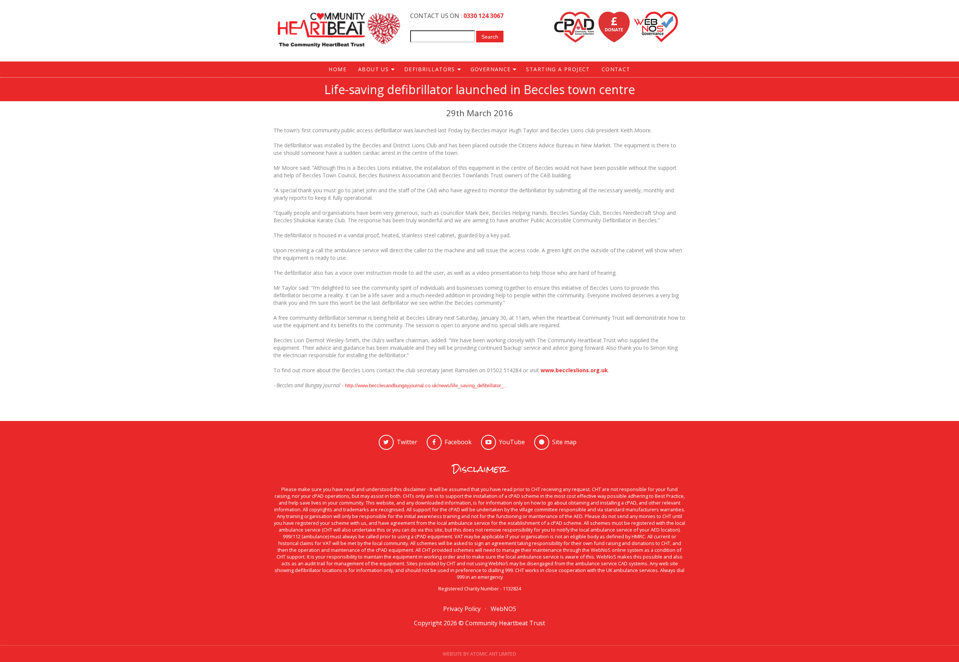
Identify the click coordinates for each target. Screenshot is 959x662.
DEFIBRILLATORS (427, 69)
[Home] (339, 30)
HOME (338, 69)
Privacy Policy (462, 609)
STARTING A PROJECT (558, 69)
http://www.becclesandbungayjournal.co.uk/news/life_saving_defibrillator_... (426, 385)
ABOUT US (370, 69)
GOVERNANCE (488, 69)
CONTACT (616, 69)
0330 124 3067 (483, 16)
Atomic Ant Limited (493, 653)
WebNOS (503, 609)
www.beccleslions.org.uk (574, 370)
